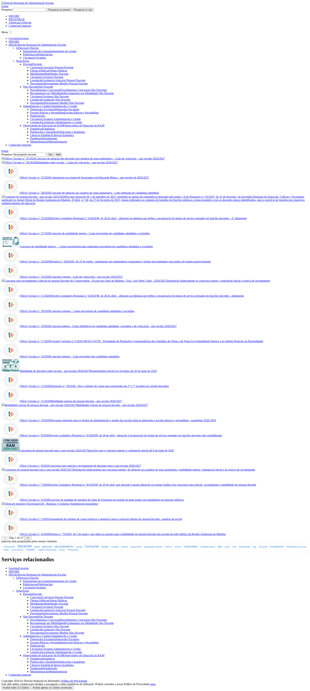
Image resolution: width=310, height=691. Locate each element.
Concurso (92, 546)
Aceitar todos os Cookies (16, 687)
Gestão (105, 546)
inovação (115, 546)
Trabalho (30, 549)
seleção (79, 546)
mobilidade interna (207, 547)
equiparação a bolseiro (153, 547)
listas (6, 549)
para (37, 546)
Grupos (62, 550)
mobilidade (191, 546)
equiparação (136, 546)
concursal (263, 546)
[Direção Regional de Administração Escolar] (27, 2)
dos (220, 546)
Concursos (9, 546)
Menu (4, 32)
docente (25, 546)
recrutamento (63, 546)
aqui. (153, 684)
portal (227, 546)
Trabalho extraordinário (47, 550)
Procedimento (277, 546)
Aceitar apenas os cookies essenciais (52, 687)
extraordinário (17, 550)
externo (168, 546)
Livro (234, 546)
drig (254, 546)
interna (178, 546)
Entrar (4, 6)
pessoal (47, 546)
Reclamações (244, 546)
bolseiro (124, 546)
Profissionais (73, 550)
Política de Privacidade (74, 680)
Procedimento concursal (296, 547)
